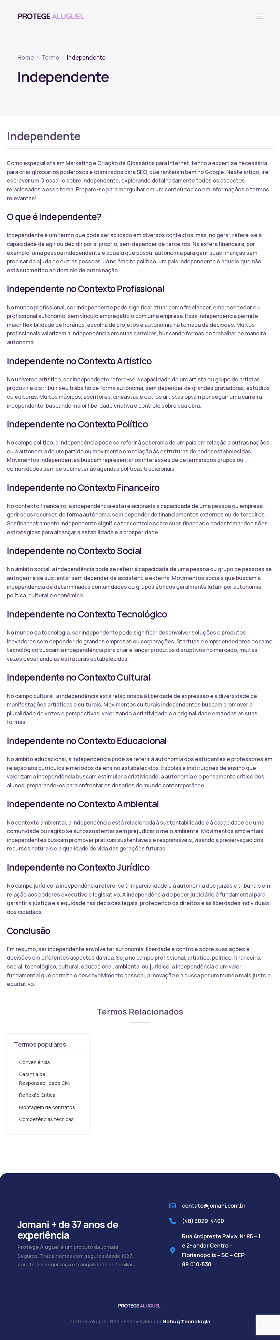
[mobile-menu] (256, 16)
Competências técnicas (46, 1119)
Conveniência (34, 1062)
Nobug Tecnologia (186, 1321)
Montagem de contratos (47, 1107)
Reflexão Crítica (37, 1095)
